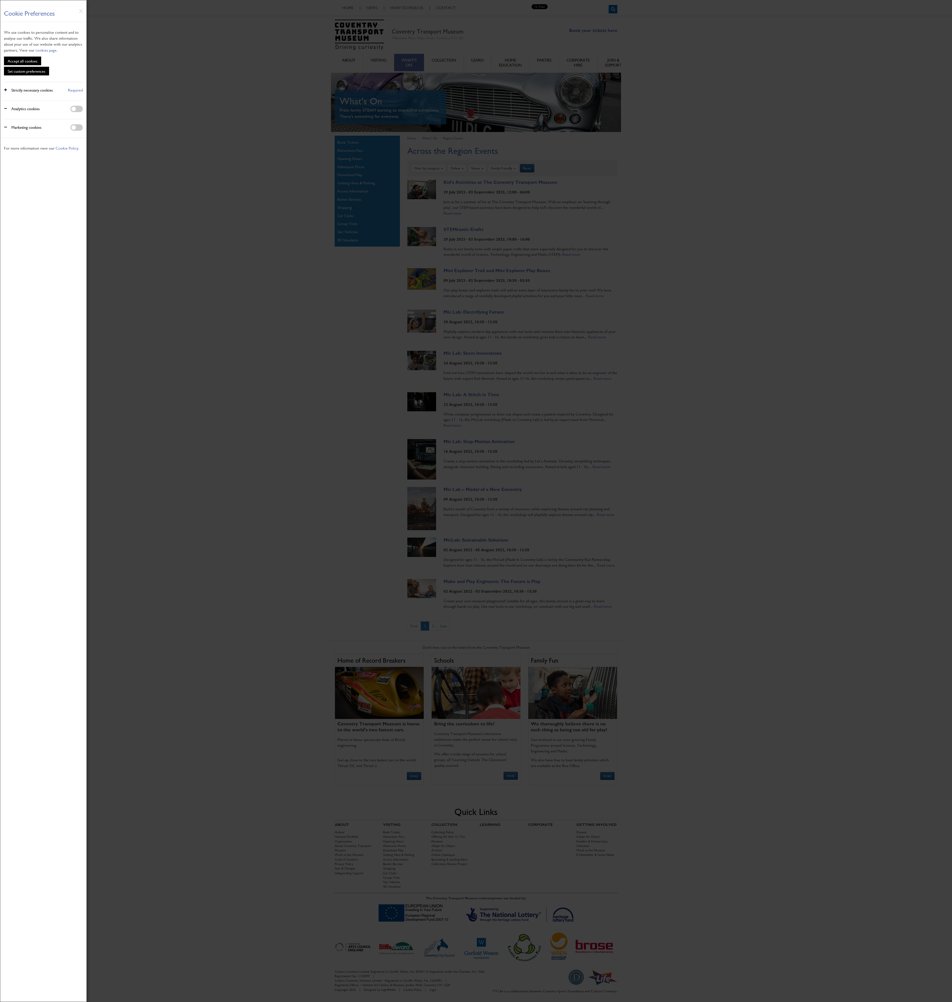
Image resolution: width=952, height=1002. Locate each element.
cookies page (46, 50)
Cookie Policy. (67, 148)
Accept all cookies (22, 61)
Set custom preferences (26, 71)
